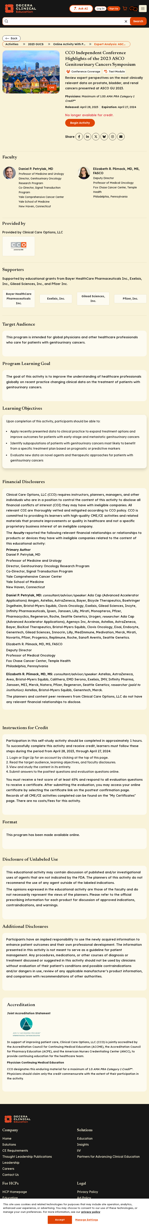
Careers (8, 1169)
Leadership (10, 1163)
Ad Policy (84, 1198)
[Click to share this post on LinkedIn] (87, 136)
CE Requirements (15, 1150)
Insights (83, 1144)
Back (13, 38)
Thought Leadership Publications (27, 1156)
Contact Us (10, 1175)
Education (85, 1138)
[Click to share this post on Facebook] (79, 136)
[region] (74, 1213)
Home (6, 1138)
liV (79, 1150)
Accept (60, 1219)
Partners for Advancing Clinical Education (108, 1156)
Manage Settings (86, 1219)
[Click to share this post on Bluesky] (104, 136)
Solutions (9, 1144)
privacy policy (90, 1211)
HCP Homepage (14, 1192)
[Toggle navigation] (143, 8)
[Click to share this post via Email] (121, 136)
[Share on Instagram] (112, 136)
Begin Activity (80, 123)
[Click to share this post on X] (96, 136)
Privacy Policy (87, 1192)
